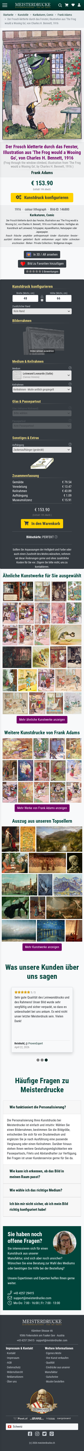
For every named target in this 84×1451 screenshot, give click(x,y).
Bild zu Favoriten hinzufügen (44, 263)
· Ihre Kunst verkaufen (57, 1358)
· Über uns (11, 1381)
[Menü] (5, 5)
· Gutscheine (51, 1377)
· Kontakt (10, 1353)
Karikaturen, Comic (43, 15)
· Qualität (50, 1362)
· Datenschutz (13, 1367)
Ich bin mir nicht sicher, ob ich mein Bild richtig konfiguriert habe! (39, 1207)
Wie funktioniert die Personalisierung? (38, 1107)
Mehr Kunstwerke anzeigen (42, 947)
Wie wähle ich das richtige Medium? (36, 1190)
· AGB (9, 1362)
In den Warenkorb (44, 523)
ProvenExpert (35, 1043)
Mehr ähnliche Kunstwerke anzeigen (42, 719)
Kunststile (23, 15)
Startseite (8, 15)
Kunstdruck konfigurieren (44, 197)
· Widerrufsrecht (14, 1372)
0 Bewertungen (49, 271)
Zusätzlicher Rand (21, 306)
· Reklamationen (14, 1377)
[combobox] (42, 311)
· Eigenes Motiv (53, 1353)
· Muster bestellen (54, 1381)
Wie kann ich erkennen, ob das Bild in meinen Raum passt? (37, 1174)
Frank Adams (65, 15)
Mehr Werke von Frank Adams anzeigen (42, 808)
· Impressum (12, 1358)
